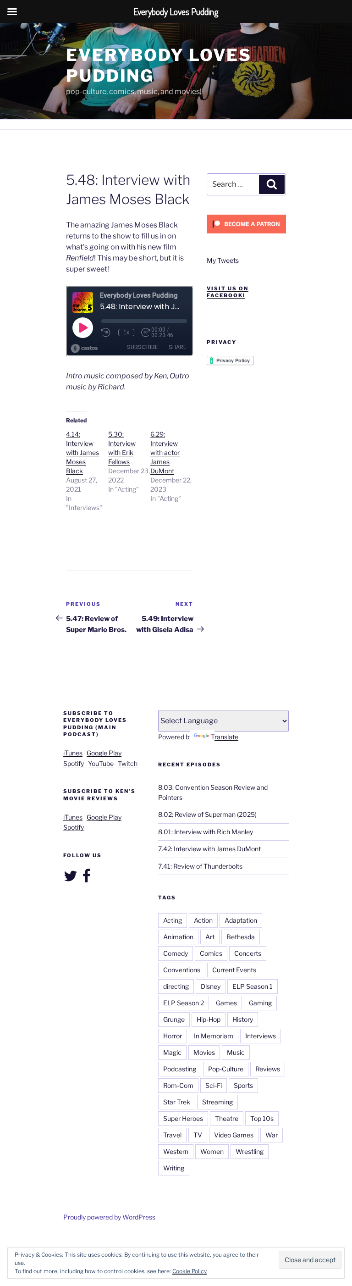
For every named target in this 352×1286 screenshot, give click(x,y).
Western (175, 1151)
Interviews (260, 1036)
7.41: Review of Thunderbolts (200, 866)
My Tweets (223, 260)
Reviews (267, 1069)
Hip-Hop (208, 1019)
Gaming (260, 1003)
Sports (243, 1085)
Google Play (104, 753)
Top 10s (262, 1118)
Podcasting (179, 1069)
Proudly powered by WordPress (109, 1217)
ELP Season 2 (183, 1003)
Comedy (175, 953)
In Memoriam (213, 1036)
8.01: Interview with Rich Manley (205, 832)
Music (236, 1052)
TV (197, 1135)
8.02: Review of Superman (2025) (207, 814)
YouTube (101, 763)
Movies (204, 1052)
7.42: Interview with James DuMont (209, 849)
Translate (224, 737)
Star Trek (176, 1102)
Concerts (247, 953)
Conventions (181, 970)
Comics (211, 953)
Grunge (174, 1019)
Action (203, 920)
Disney (210, 986)
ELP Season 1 (252, 986)
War (271, 1135)
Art (209, 937)
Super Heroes (183, 1118)
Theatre (226, 1118)
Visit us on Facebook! (227, 292)
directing (176, 986)
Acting (172, 920)
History (242, 1019)
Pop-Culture (225, 1069)
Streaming (217, 1102)
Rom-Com (178, 1085)
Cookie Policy (189, 1271)
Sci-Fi (213, 1085)
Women (212, 1151)
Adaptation (241, 920)
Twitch (128, 763)
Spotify (73, 763)
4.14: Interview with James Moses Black (82, 452)
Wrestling (250, 1151)
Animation (178, 937)
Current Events (234, 970)
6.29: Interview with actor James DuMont (165, 452)
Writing (173, 1168)
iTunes (72, 753)
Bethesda (240, 937)
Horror (172, 1036)
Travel (172, 1135)
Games (226, 1003)
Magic (172, 1052)
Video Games (233, 1135)
